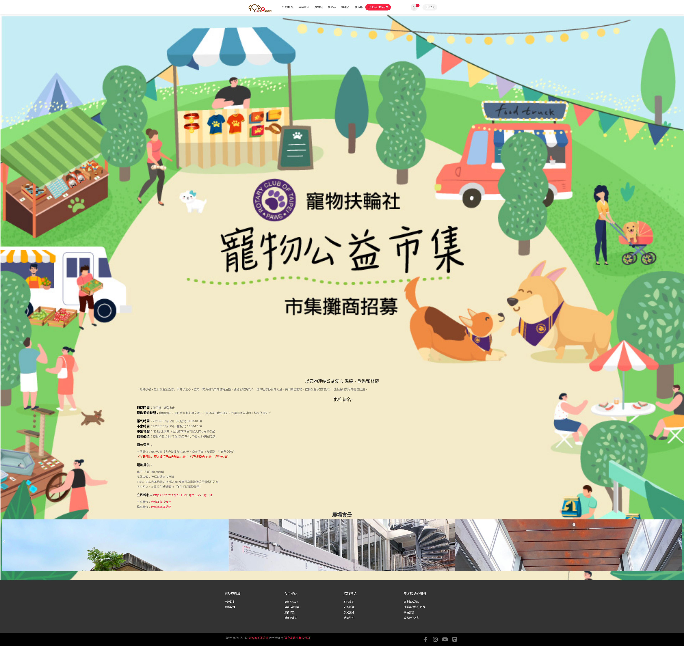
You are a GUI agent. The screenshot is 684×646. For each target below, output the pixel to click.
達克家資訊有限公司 (297, 638)
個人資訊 (349, 601)
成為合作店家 (379, 7)
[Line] (454, 639)
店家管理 (349, 617)
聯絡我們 (230, 607)
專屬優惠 (304, 7)
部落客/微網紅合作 (414, 607)
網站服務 (409, 612)
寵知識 (345, 7)
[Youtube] (445, 639)
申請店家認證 (291, 607)
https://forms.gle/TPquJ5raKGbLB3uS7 (182, 495)
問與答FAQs (291, 601)
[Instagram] (435, 639)
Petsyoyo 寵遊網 (257, 638)
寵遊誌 (332, 7)
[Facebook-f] (426, 639)
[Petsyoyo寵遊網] (260, 8)
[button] (4, 541)
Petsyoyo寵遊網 (161, 507)
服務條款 (289, 612)
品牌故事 (230, 601)
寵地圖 (289, 7)
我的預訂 (349, 612)
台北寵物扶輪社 (161, 502)
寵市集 (359, 7)
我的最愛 (349, 607)
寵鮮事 (319, 7)
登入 (432, 7)
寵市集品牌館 (411, 601)
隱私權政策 (290, 617)
